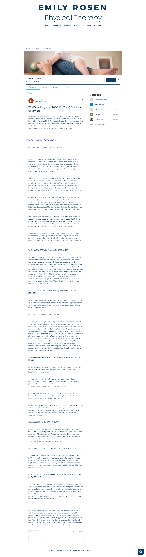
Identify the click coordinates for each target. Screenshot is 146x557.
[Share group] (118, 80)
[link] (33, 87)
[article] (56, 320)
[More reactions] (36, 531)
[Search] (102, 80)
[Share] (82, 99)
